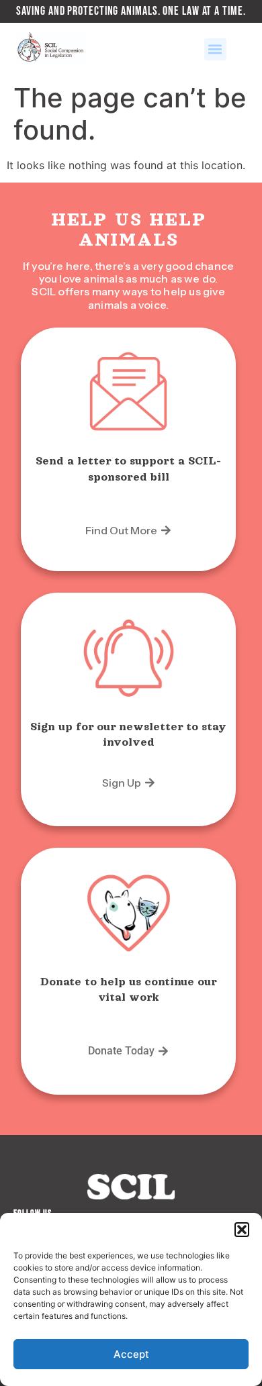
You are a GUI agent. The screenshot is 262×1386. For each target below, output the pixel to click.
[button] (242, 1229)
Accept (131, 1354)
